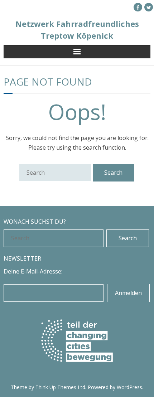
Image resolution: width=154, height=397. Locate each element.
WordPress (129, 387)
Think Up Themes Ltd (60, 387)
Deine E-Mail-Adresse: (33, 271)
